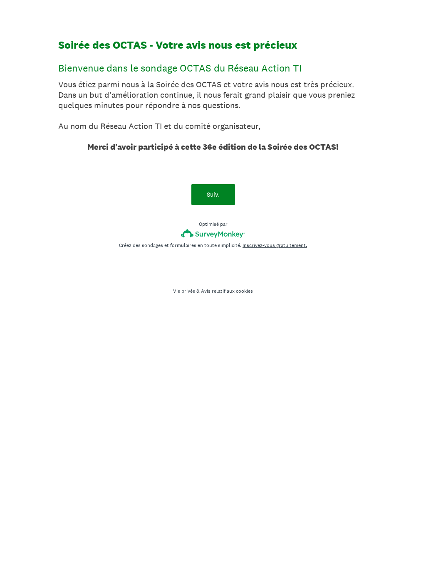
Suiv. (213, 194)
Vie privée (184, 291)
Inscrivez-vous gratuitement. (275, 245)
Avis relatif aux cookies (227, 291)
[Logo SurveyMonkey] (213, 233)
